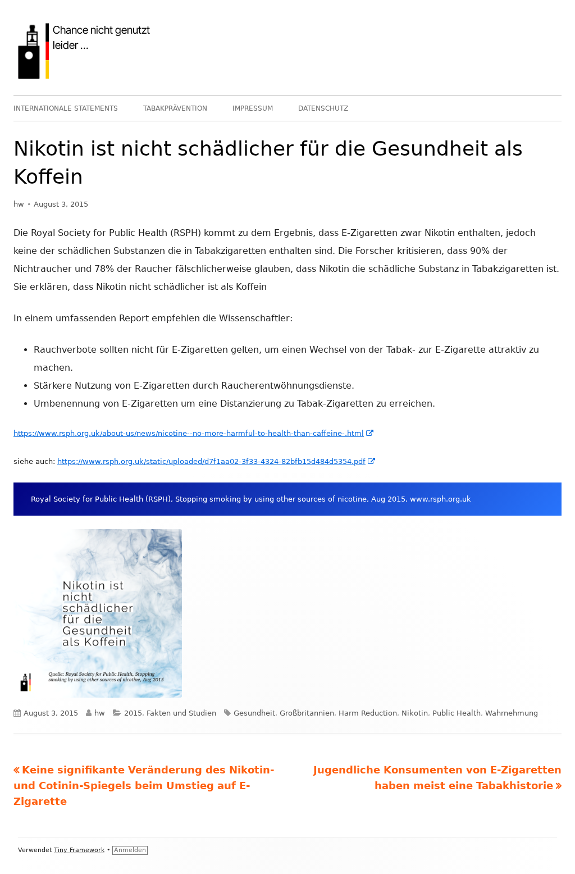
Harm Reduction (368, 713)
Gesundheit (254, 713)
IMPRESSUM (252, 108)
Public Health (456, 713)
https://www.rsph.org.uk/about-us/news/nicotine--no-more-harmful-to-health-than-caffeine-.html (194, 433)
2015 (133, 713)
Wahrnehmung (511, 713)
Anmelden (130, 850)
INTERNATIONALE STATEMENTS (65, 108)
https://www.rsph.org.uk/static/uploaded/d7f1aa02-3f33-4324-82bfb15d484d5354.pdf (216, 461)
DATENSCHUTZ (323, 108)
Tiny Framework (79, 850)
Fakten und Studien (181, 713)
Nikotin (414, 713)
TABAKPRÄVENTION (175, 108)
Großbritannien (307, 713)
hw (18, 204)
